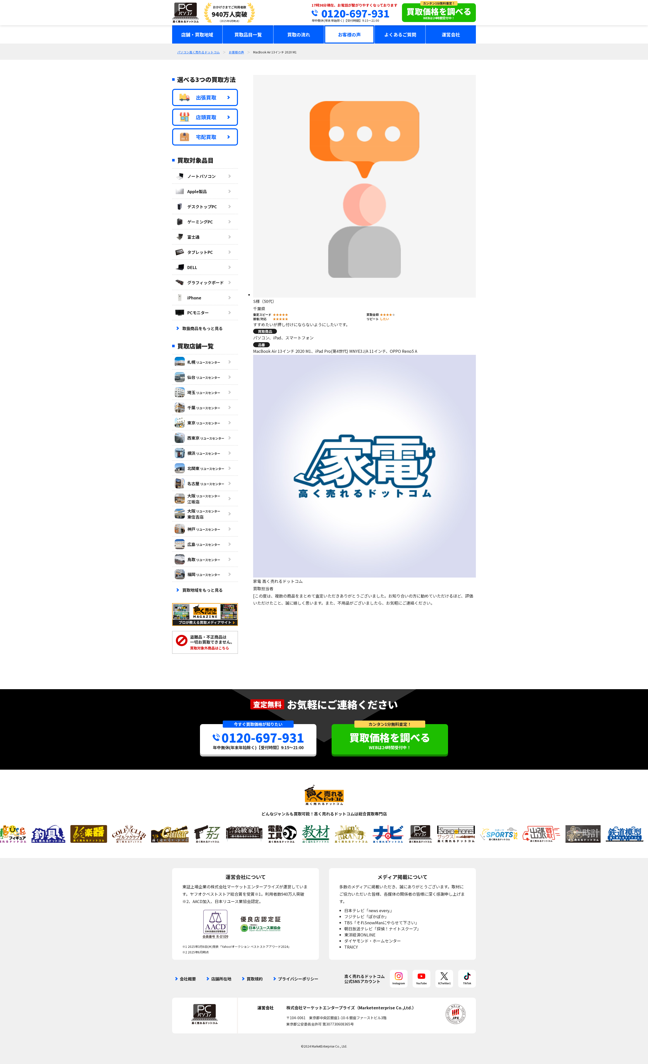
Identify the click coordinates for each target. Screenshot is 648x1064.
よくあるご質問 (400, 34)
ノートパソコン (201, 176)
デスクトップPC (202, 206)
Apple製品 (197, 191)
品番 (261, 344)
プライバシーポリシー (298, 979)
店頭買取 (206, 117)
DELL (192, 267)
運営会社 (451, 34)
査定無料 (267, 704)
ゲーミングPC (200, 222)
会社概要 (188, 979)
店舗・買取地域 (197, 34)
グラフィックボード (205, 282)
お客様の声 (349, 34)
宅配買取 (206, 136)
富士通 (193, 237)
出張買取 (206, 97)
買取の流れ (298, 34)
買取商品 (265, 331)
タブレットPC (200, 252)
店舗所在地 (221, 979)
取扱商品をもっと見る (202, 328)
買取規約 (255, 979)
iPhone (194, 298)
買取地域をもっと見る (202, 590)
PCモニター (198, 313)
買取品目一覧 (248, 34)
